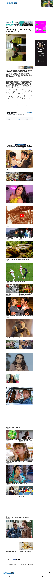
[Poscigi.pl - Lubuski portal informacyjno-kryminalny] (12, 3)
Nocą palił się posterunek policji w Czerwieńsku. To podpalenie (27, 564)
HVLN (15, 576)
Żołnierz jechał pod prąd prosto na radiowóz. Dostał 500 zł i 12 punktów (11, 564)
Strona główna (7, 19)
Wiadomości (11, 19)
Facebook (19, 119)
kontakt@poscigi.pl (19, 118)
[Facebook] (49, 573)
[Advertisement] (32, 3)
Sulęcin (14, 19)
